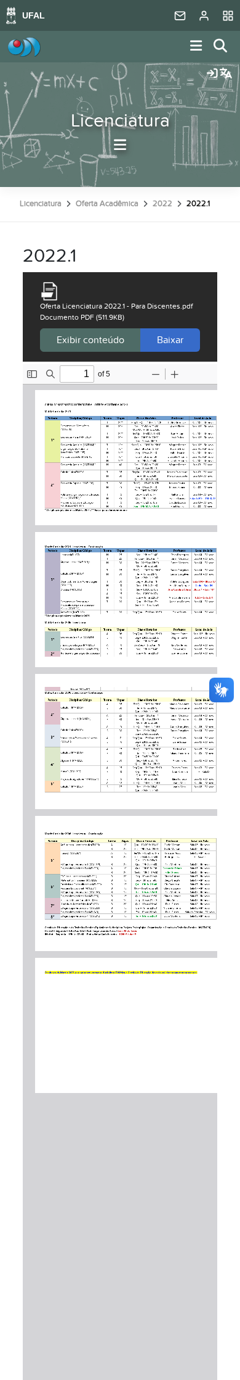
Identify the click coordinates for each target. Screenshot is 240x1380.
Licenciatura (120, 121)
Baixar (170, 340)
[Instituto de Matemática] (24, 47)
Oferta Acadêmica (107, 204)
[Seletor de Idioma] (226, 74)
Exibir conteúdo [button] (90, 340)
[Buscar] (221, 46)
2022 (162, 204)
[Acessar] (212, 74)
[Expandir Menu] (196, 46)
